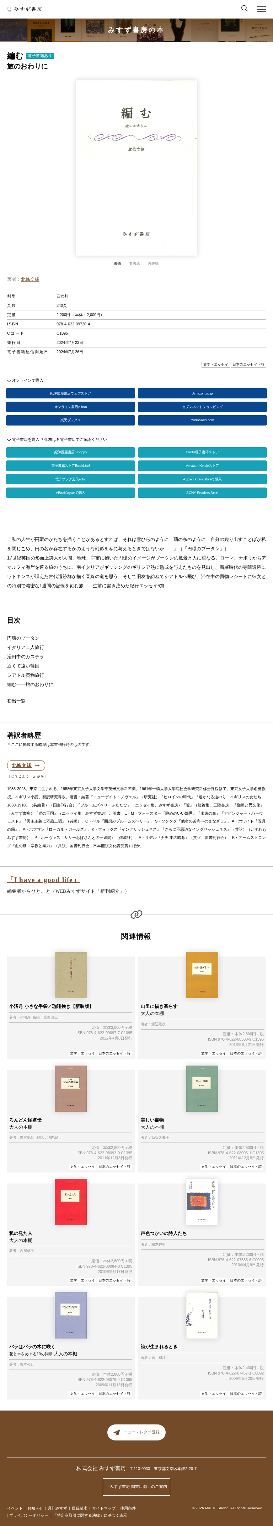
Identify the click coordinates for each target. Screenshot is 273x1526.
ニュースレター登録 (142, 1432)
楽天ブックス (70, 420)
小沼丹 (25, 1017)
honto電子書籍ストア (202, 452)
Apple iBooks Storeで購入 (202, 479)
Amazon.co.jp (202, 393)
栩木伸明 (158, 1244)
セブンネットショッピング (202, 407)
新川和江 (158, 1358)
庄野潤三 (51, 1017)
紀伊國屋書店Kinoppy (70, 452)
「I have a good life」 (43, 879)
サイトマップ (104, 1508)
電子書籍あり (40, 55)
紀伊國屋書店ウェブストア (70, 393)
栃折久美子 (160, 1137)
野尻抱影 (27, 1137)
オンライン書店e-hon (70, 407)
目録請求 (79, 1508)
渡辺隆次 (158, 1024)
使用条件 (128, 1508)
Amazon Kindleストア (202, 466)
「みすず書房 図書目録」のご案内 (136, 1486)
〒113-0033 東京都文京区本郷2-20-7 (163, 1468)
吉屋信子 (27, 1251)
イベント (15, 1508)
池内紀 (52, 1137)
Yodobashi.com (202, 420)
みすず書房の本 (136, 29)
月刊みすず (57, 1508)
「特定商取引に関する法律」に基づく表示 (90, 1515)
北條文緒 (30, 279)
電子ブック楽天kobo (70, 479)
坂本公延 (27, 1364)
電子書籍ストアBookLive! (70, 466)
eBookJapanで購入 (70, 493)
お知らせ (35, 1508)
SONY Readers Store (202, 493)
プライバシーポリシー (28, 1515)
